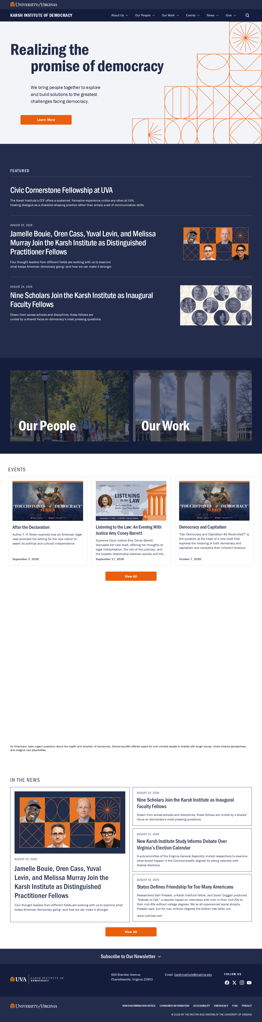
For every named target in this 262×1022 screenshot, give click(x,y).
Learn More (46, 119)
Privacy (247, 1005)
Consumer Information (174, 1005)
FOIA (235, 1005)
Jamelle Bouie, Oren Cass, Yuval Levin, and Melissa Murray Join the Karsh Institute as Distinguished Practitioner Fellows (83, 242)
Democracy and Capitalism (203, 526)
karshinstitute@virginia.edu (193, 974)
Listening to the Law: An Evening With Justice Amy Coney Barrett (128, 529)
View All (131, 576)
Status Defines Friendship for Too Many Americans (185, 886)
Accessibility (201, 1005)
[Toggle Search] (247, 15)
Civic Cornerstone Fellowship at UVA (61, 189)
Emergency (221, 1005)
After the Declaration (31, 527)
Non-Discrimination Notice (139, 1005)
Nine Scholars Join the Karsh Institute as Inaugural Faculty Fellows (81, 299)
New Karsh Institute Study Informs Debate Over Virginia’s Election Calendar (182, 844)
